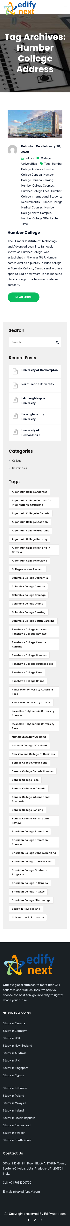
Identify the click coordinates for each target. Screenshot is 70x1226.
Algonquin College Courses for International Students (32, 502)
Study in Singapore (15, 1068)
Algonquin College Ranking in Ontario (31, 550)
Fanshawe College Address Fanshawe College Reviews (29, 631)
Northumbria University (37, 384)
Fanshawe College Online (28, 681)
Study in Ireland (13, 1110)
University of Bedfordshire (30, 433)
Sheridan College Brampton (30, 831)
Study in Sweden (14, 1133)
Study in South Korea (17, 1140)
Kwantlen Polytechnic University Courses (33, 713)
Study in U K (11, 1060)
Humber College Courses (37, 185)
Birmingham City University (32, 417)
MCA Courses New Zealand (29, 736)
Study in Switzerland (17, 1125)
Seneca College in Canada (29, 788)
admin (29, 158)
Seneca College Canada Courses (32, 771)
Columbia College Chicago (29, 595)
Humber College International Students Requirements (41, 196)
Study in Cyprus (13, 1075)
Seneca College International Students (31, 799)
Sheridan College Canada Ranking (34, 852)
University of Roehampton (39, 370)
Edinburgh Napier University (33, 401)
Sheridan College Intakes (28, 891)
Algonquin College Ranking (29, 539)
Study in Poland (13, 1095)
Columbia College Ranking (29, 612)
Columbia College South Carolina (33, 620)
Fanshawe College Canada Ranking (29, 644)
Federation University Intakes (31, 702)
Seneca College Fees (25, 779)
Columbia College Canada (28, 586)
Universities (29, 163)
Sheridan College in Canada (30, 883)
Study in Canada (14, 1023)
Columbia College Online (27, 603)
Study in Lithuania (15, 1088)
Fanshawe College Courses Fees (32, 663)
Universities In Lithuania (28, 917)
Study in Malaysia (14, 1103)
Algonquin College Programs (30, 530)
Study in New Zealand (26, 908)
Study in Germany (15, 1031)
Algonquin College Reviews (29, 560)
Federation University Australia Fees (32, 691)
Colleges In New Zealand (27, 569)
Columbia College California (30, 577)
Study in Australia (14, 1053)
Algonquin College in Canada (30, 513)
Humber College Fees (35, 191)
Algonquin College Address (29, 491)
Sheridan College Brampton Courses (30, 842)
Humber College (24, 232)
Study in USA (12, 1038)
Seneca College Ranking (27, 809)
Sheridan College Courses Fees (32, 861)
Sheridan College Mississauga (31, 900)
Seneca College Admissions (29, 762)
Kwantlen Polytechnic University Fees (33, 726)
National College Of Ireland (29, 745)
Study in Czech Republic (19, 1118)
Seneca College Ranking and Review (30, 820)
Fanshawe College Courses (29, 655)
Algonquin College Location (30, 521)
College (46, 158)
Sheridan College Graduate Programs (29, 872)
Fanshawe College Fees (27, 672)
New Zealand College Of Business (33, 754)
